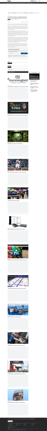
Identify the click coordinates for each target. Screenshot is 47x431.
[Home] (8, 3)
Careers (16, 425)
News (10, 2)
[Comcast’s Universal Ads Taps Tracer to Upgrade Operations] (34, 76)
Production (9, 67)
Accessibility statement (10, 425)
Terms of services (16, 55)
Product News (10, 63)
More (31, 2)
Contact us (25, 425)
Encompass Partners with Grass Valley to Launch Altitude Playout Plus (35, 87)
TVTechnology (12, 19)
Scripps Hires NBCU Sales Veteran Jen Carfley (34, 81)
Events (19, 2)
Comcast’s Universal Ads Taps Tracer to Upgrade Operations (35, 78)
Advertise (32, 425)
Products (16, 2)
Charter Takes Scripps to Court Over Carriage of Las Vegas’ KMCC (35, 84)
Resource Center (23, 2)
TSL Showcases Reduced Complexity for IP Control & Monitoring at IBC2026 (34, 91)
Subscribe (28, 2)
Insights (13, 2)
